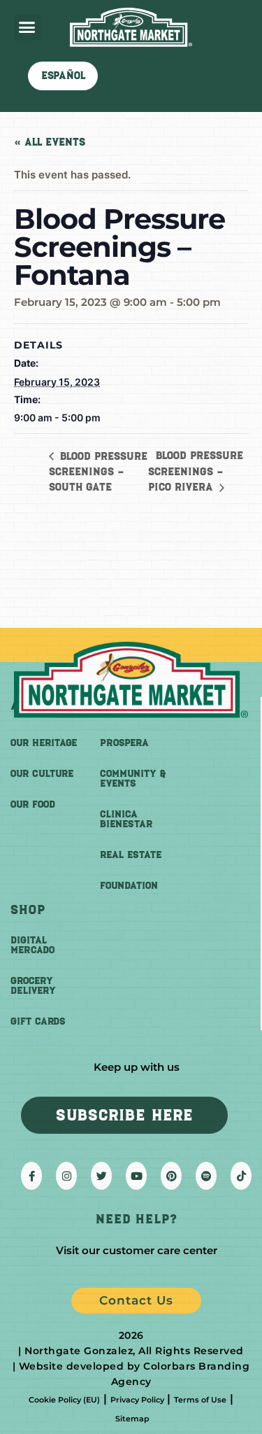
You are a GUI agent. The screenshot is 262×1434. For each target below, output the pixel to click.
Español (63, 75)
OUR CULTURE (41, 774)
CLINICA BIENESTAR (126, 819)
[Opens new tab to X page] (101, 1176)
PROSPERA (124, 743)
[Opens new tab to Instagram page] (66, 1176)
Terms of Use (200, 1400)
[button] (27, 27)
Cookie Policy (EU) (64, 1400)
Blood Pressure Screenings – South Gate (98, 471)
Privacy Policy (137, 1400)
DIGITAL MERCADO (32, 945)
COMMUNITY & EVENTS (133, 778)
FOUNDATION (129, 886)
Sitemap (132, 1419)
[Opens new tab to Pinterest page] (171, 1176)
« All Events (49, 142)
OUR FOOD (32, 804)
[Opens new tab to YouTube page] (136, 1176)
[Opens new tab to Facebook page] (31, 1176)
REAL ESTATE (130, 855)
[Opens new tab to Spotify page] (206, 1176)
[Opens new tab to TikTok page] (241, 1176)
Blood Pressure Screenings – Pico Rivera (195, 471)
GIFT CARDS (38, 1021)
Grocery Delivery (33, 986)
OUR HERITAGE (43, 743)
